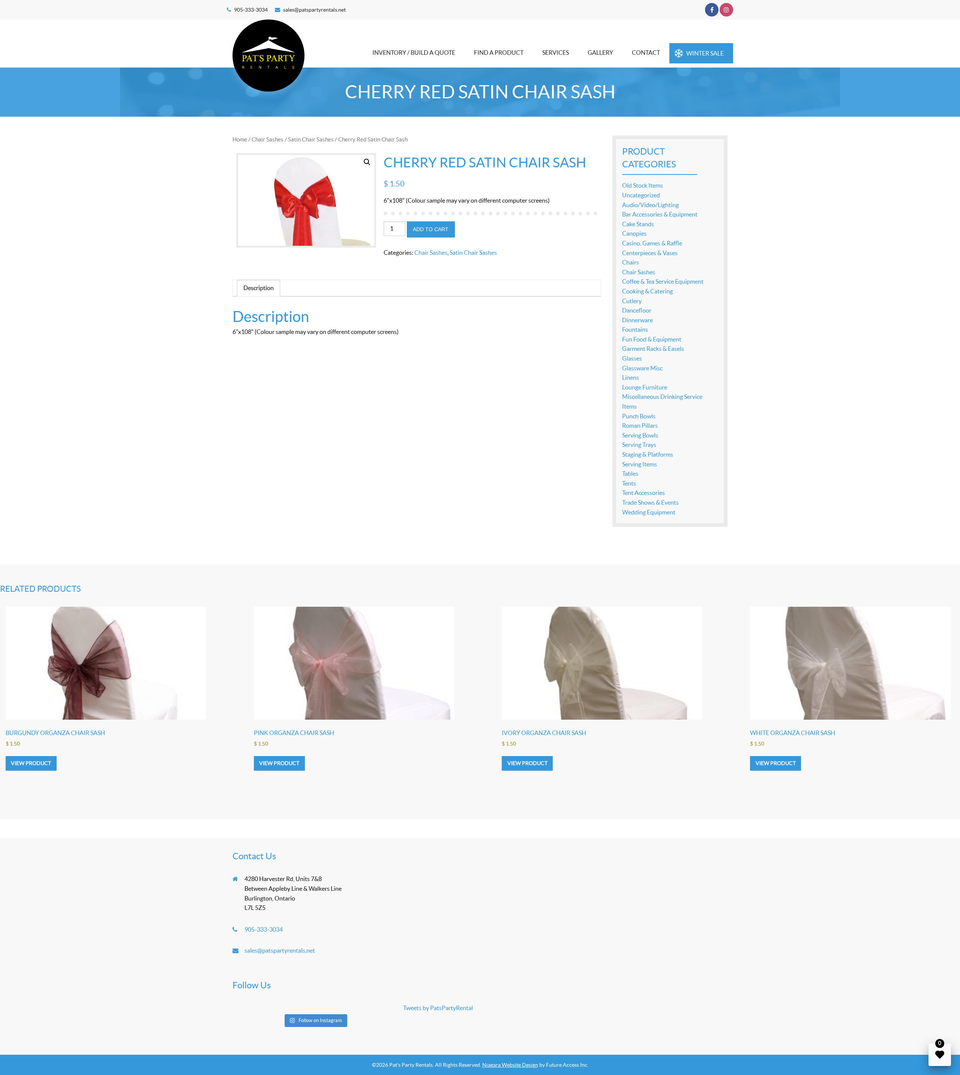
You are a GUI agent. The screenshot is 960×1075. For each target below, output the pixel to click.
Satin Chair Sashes (311, 139)
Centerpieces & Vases (650, 253)
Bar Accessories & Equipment (660, 214)
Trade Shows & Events (650, 502)
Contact (646, 52)
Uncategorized (641, 195)
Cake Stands (638, 224)
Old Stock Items (642, 185)
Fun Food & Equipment (651, 339)
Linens (630, 377)
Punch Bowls (639, 416)
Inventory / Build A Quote (413, 52)
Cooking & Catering (647, 291)
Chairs (630, 262)
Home (239, 139)
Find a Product (499, 52)
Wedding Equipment (648, 512)
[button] (367, 162)
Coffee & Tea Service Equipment (663, 281)
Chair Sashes (268, 139)
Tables (630, 473)
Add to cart (430, 229)
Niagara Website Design (510, 1065)
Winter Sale (705, 53)
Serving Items (639, 464)
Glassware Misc (642, 368)
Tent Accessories (643, 492)
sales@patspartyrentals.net (314, 10)
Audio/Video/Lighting (650, 204)
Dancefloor (636, 310)
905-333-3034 (251, 10)
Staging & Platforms (647, 454)
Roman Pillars (640, 425)
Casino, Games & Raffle (652, 243)
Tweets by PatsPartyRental (438, 1007)
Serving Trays (639, 444)
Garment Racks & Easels (653, 348)
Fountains (635, 329)
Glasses (632, 358)
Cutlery (632, 301)
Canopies (634, 233)
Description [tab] (258, 287)
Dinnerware (637, 320)
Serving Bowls (640, 435)
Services (555, 52)
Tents (629, 483)
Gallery (600, 52)
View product (31, 763)
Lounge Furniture (644, 387)
